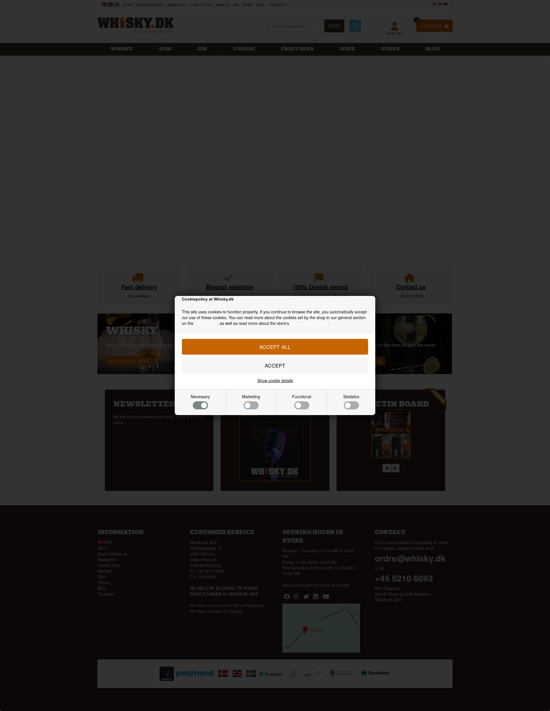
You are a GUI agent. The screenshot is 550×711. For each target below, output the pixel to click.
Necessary (200, 396)
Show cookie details (275, 380)
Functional (301, 396)
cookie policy (206, 323)
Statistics (351, 396)
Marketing (251, 396)
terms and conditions (309, 323)
